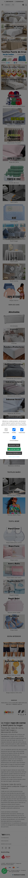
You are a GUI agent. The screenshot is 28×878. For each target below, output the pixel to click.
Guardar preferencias (14, 453)
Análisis (14, 432)
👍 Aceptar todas (14, 449)
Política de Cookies (14, 457)
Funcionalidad (14, 440)
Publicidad (22, 432)
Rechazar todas (14, 445)
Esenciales (6, 432)
